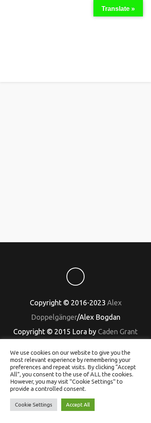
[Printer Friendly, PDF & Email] (75, 207)
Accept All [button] (78, 404)
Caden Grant (118, 331)
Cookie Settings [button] (33, 404)
